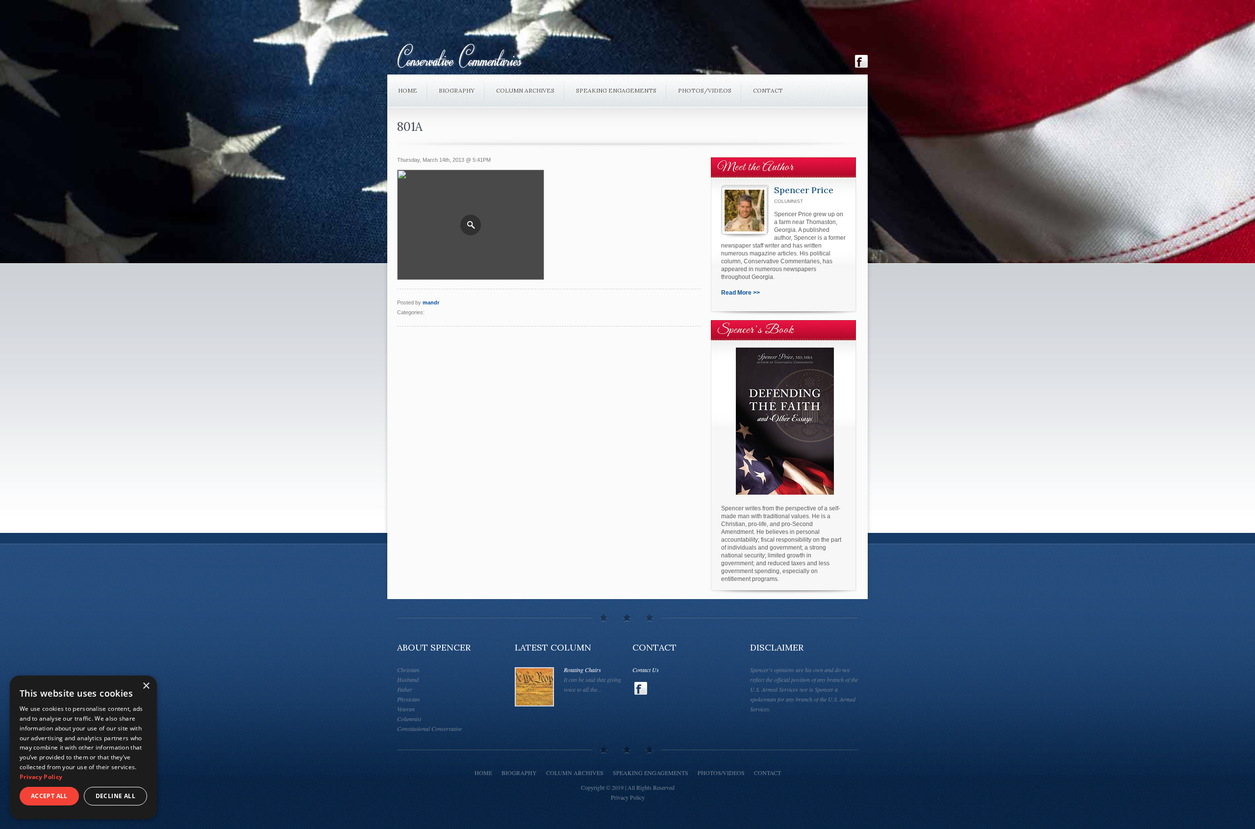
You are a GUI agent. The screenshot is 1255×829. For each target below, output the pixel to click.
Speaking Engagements (616, 90)
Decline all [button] (115, 796)
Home (407, 90)
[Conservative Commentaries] (589, 58)
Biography (457, 90)
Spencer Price (803, 190)
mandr (431, 302)
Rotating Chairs (582, 670)
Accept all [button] (49, 796)
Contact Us (645, 670)
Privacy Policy (628, 797)
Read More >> (740, 292)
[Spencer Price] (744, 210)
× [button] (146, 686)
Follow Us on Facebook (861, 61)
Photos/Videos (704, 90)
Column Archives (525, 90)
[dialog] (83, 747)
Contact (768, 90)
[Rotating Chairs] (534, 686)
